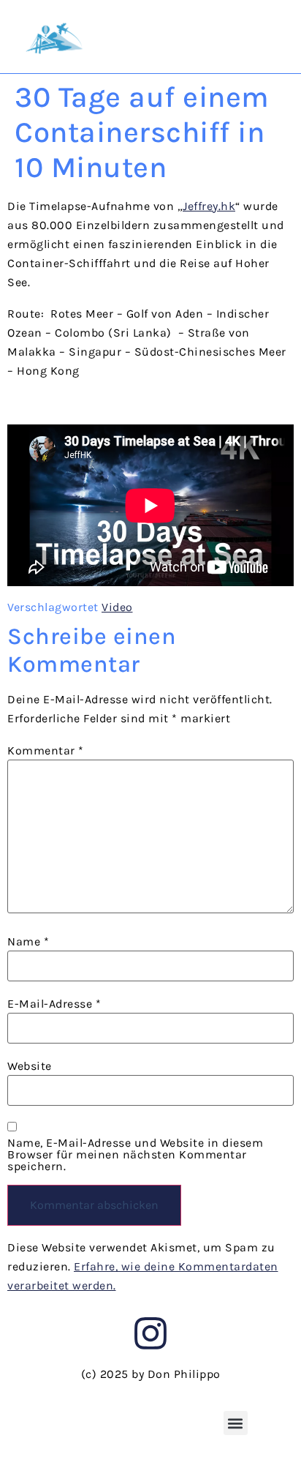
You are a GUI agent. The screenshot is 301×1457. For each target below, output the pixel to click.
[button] (236, 1423)
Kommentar (45, 751)
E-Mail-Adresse (54, 1004)
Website (29, 1066)
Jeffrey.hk (209, 206)
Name (28, 942)
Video (117, 607)
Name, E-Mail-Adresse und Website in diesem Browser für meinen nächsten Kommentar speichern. (135, 1154)
